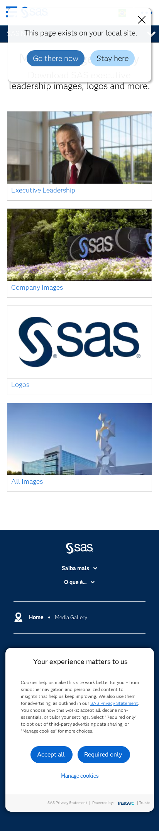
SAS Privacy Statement (114, 703)
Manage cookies (80, 775)
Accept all (51, 754)
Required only (103, 754)
